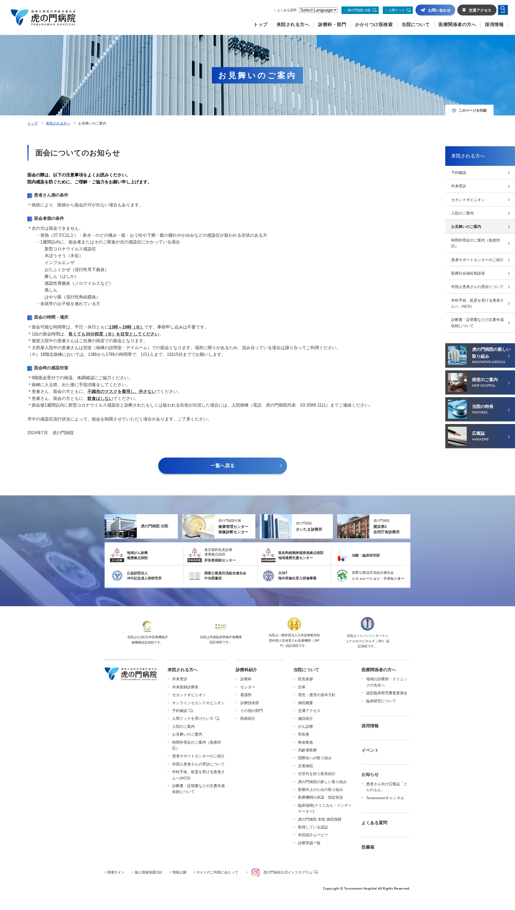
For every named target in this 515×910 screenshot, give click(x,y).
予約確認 (458, 172)
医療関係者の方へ (379, 669)
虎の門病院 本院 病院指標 (319, 819)
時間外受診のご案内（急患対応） (475, 243)
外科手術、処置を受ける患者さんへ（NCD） (477, 303)
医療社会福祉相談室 (468, 273)
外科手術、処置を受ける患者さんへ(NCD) (198, 775)
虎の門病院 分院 (359, 10)
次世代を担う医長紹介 (317, 774)
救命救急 (305, 742)
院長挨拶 (305, 679)
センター (247, 687)
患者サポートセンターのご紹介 (477, 260)
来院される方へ (58, 123)
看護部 (246, 695)
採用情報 (370, 725)
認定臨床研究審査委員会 (386, 693)
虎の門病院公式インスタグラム (287, 872)
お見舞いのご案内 (466, 226)
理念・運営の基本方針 (317, 695)
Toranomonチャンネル (385, 798)
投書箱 (368, 847)
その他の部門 (251, 710)
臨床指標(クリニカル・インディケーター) (325, 808)
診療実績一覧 (309, 843)
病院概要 (305, 703)
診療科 (246, 679)
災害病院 (305, 766)
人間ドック (397, 10)
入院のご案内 (462, 213)
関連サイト (116, 872)
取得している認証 (313, 827)
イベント (370, 750)
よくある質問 (286, 10)
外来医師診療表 (185, 687)
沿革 (302, 687)
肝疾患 (303, 734)
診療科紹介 (246, 669)
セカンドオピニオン (468, 200)
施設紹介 (305, 718)
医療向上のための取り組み (320, 789)
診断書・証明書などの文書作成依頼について (477, 322)
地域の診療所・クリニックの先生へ (386, 682)
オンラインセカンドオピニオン (198, 703)
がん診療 (305, 726)
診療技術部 (249, 703)
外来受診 (458, 186)
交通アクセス (309, 710)
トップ (32, 123)
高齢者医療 (307, 750)
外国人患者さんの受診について (477, 286)
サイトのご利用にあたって (217, 872)
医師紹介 (247, 718)
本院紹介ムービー (313, 835)
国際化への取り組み (315, 758)
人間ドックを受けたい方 (193, 718)
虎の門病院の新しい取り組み (322, 782)
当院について (306, 669)
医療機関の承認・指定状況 (320, 797)
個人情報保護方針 (149, 872)
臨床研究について (381, 701)
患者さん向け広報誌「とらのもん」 (386, 787)
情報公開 (179, 872)
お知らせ (370, 774)
